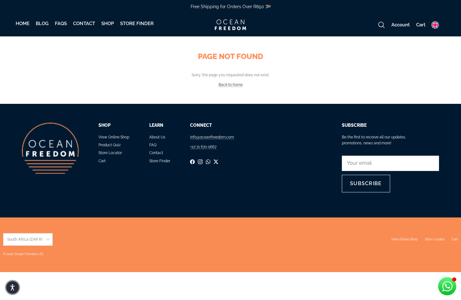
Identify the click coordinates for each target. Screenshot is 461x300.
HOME (22, 23)
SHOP (107, 23)
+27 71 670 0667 (203, 147)
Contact (156, 153)
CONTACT (84, 23)
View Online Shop (113, 137)
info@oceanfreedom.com (212, 137)
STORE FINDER (137, 23)
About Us (157, 137)
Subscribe (366, 183)
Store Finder (159, 161)
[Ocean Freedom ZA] (230, 24)
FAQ (152, 145)
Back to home (231, 85)
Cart (102, 161)
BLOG (42, 23)
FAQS (61, 23)
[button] (12, 287)
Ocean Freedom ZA (28, 254)
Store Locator (110, 153)
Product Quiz (109, 145)
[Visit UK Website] (435, 25)
